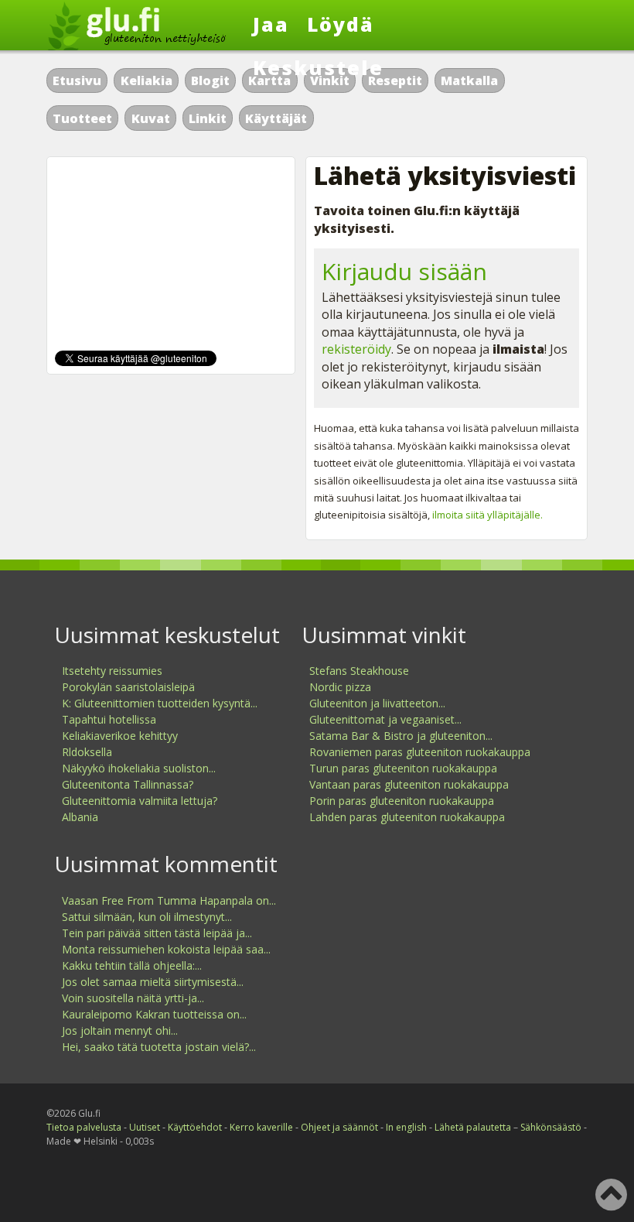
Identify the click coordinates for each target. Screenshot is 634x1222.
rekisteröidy (356, 349)
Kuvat (150, 118)
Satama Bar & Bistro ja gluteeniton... (401, 735)
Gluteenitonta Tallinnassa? (127, 784)
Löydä (340, 24)
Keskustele (318, 67)
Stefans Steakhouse (359, 670)
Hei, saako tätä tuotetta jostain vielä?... (159, 1046)
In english (406, 1127)
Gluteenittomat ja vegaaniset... (385, 719)
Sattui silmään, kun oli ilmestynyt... (147, 916)
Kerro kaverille (261, 1127)
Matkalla (469, 80)
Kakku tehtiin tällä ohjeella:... (132, 965)
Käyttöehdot (195, 1127)
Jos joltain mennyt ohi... (120, 1030)
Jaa (271, 24)
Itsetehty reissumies (112, 670)
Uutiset (144, 1127)
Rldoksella (87, 751)
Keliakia (146, 80)
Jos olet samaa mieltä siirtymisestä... (153, 981)
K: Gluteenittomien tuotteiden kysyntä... (159, 703)
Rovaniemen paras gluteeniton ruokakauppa (419, 751)
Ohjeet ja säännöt (339, 1127)
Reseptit (395, 80)
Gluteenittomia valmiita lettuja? (139, 800)
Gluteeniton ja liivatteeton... (377, 703)
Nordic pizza (340, 686)
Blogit (210, 80)
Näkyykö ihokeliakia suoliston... (139, 768)
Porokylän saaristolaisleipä (128, 686)
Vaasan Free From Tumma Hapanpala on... (169, 900)
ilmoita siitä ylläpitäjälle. (487, 515)
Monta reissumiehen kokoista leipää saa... (166, 949)
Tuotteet (82, 118)
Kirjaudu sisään (404, 271)
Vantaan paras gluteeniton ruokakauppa (409, 784)
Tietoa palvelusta (83, 1127)
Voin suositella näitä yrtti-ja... (133, 998)
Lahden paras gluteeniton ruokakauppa (407, 817)
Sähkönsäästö (550, 1127)
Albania (80, 817)
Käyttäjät (276, 118)
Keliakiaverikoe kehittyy (120, 735)
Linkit (208, 118)
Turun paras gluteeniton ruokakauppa (403, 768)
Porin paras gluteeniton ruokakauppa (401, 800)
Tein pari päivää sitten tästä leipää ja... (157, 933)
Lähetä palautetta (473, 1127)
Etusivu (77, 80)
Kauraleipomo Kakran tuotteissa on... (154, 1014)
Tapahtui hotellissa (109, 719)
